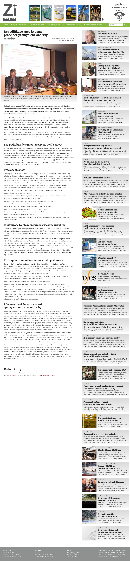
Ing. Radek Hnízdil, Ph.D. (104, 287)
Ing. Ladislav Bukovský (89, 400)
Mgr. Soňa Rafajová (103, 368)
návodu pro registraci (50, 375)
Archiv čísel (7, 550)
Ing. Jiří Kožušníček (103, 480)
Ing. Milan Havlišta (88, 351)
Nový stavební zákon (18, 25)
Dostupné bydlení (53, 25)
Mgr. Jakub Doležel (88, 383)
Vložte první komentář (67, 40)
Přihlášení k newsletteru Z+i (12, 556)
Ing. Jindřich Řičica (88, 432)
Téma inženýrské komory (93, 25)
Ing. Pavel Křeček (102, 31)
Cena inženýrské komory (72, 25)
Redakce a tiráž (8, 552)
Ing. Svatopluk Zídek (103, 496)
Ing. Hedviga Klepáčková (104, 47)
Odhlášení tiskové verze (11, 554)
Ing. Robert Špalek (9, 38)
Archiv (5, 25)
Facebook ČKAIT (73, 552)
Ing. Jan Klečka (102, 111)
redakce (100, 63)
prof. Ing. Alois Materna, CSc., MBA (107, 464)
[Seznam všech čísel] (103, 19)
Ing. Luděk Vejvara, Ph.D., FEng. (106, 447)
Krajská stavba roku (36, 25)
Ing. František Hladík (88, 95)
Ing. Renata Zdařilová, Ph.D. (105, 127)
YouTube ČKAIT (72, 556)
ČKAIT (69, 550)
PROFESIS (38, 550)
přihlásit (14, 375)
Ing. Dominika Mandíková (104, 271)
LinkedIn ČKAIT (72, 554)
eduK (37, 552)
